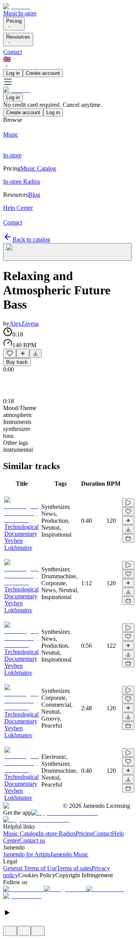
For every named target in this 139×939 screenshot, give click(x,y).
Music (10, 13)
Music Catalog (21, 833)
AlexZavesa (24, 323)
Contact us (32, 840)
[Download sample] (35, 353)
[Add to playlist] (22, 353)
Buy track (17, 362)
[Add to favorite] (9, 353)
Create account (43, 73)
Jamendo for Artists (26, 854)
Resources (18, 37)
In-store (27, 13)
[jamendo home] (16, 6)
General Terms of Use (30, 868)
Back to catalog (31, 239)
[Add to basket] (128, 538)
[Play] (67, 252)
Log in (13, 73)
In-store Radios (57, 833)
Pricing (14, 21)
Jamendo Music (69, 854)
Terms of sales (74, 868)
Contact (12, 52)
